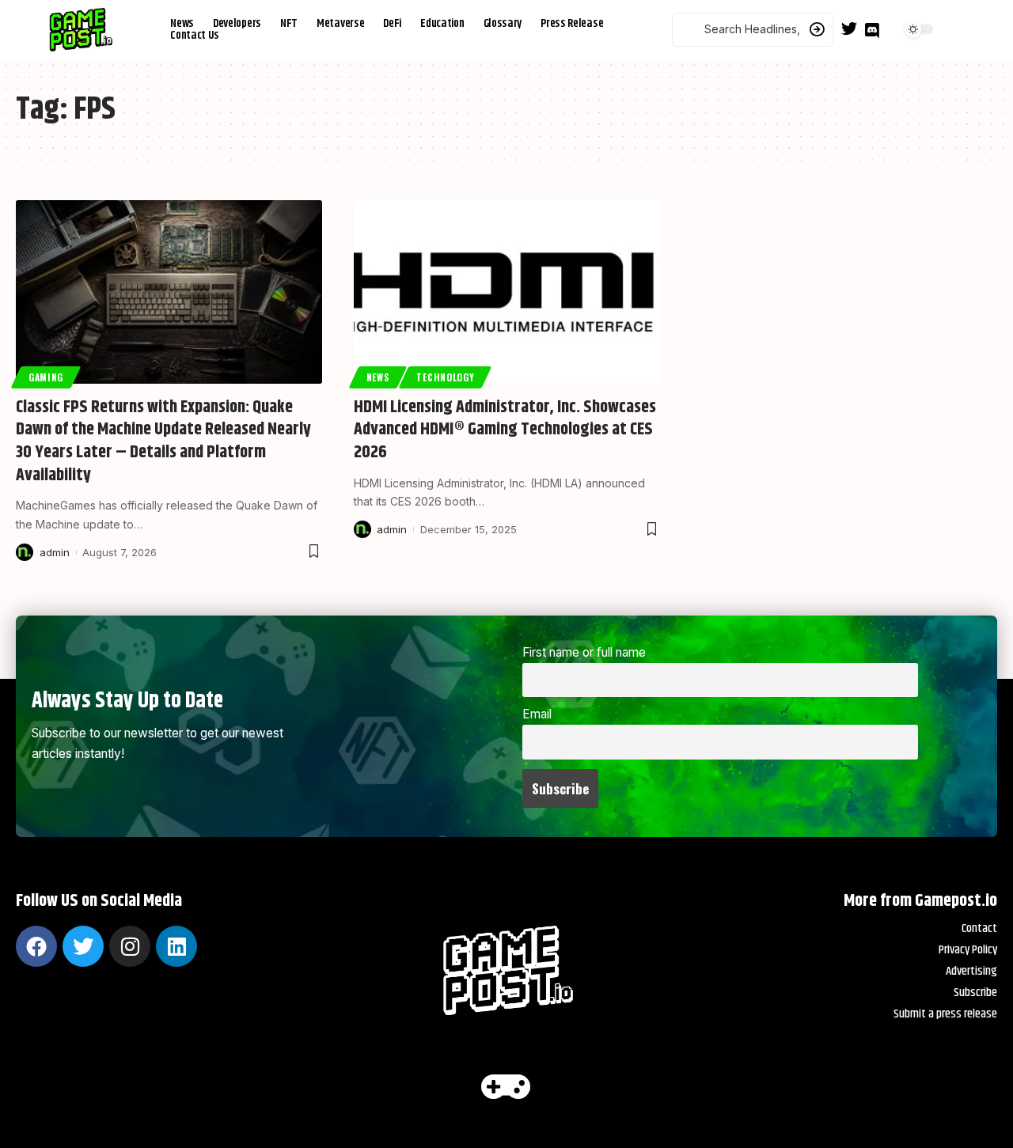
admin (55, 552)
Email (537, 714)
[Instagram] (129, 946)
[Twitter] (849, 28)
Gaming (45, 377)
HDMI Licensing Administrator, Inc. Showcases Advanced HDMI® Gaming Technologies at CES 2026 (505, 430)
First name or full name (584, 652)
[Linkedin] (176, 946)
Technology (445, 377)
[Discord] (872, 31)
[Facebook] (36, 946)
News (377, 377)
